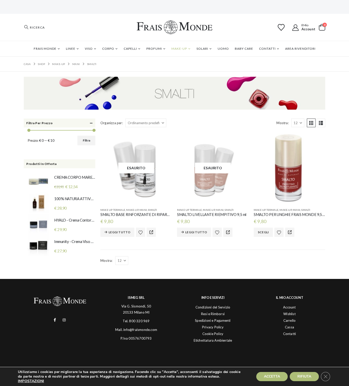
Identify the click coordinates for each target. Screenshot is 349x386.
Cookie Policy (213, 334)
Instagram (64, 320)
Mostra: (282, 123)
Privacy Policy (213, 327)
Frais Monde (45, 48)
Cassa (289, 327)
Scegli (263, 232)
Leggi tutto (119, 232)
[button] (34, 27)
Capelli (130, 48)
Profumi (154, 48)
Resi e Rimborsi (213, 314)
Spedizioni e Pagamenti (212, 320)
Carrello (289, 320)
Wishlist (289, 314)
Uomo (223, 48)
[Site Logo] (174, 27)
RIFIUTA (304, 376)
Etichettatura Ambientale (213, 340)
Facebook (55, 320)
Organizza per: (111, 123)
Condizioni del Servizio (212, 307)
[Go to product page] (289, 168)
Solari (202, 48)
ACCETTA (272, 376)
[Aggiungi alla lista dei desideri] (140, 232)
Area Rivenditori (300, 48)
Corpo (108, 48)
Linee (70, 48)
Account (289, 307)
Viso (89, 48)
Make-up (179, 48)
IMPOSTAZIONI (31, 381)
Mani (143, 209)
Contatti (267, 48)
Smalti (152, 209)
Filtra (86, 140)
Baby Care (244, 48)
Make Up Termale (112, 209)
